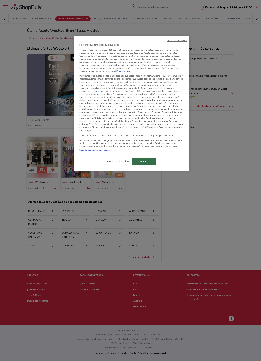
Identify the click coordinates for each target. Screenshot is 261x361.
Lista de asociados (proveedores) (95, 149)
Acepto (143, 161)
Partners (98, 91)
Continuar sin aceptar (177, 40)
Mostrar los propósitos (118, 161)
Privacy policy (123, 71)
